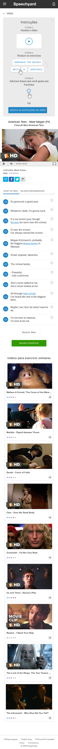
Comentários (33, 743)
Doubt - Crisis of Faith (18, 472)
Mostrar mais (29, 332)
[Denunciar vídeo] (22, 179)
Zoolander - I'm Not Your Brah (22, 552)
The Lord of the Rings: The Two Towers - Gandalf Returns (29, 673)
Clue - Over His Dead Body (20, 512)
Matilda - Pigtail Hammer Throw (22, 432)
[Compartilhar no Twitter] (17, 179)
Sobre (21, 743)
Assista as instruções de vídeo (28, 110)
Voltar (10, 13)
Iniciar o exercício (29, 343)
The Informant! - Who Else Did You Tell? (27, 713)
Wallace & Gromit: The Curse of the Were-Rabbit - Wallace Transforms (29, 392)
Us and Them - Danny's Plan (21, 593)
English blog (26, 739)
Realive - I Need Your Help (20, 633)
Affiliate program (11, 739)
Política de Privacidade (44, 739)
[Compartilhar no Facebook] (11, 179)
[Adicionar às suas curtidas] (5, 179)
